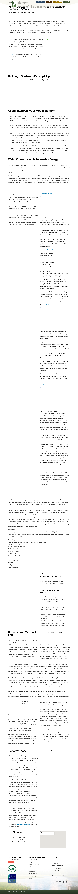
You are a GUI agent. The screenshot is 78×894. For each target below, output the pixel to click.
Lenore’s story (12, 54)
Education (43, 384)
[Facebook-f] (53, 881)
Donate (30, 878)
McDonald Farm (32, 869)
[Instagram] (57, 881)
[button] (31, 5)
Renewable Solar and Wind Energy (50, 249)
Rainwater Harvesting (46, 193)
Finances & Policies (32, 871)
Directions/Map (55, 877)
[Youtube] (60, 881)
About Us (30, 862)
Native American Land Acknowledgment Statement (54, 28)
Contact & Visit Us (32, 876)
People (30, 866)
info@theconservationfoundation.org (59, 873)
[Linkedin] (63, 881)
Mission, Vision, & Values (34, 864)
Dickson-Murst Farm (33, 868)
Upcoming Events (32, 875)
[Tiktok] (66, 881)
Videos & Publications (33, 873)
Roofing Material (45, 304)
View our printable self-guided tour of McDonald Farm (21, 12)
